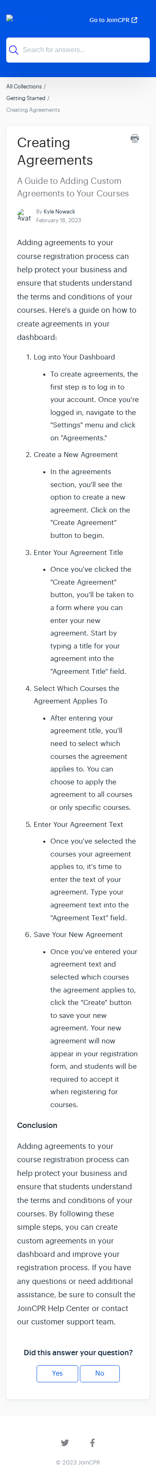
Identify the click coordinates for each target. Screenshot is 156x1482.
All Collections (24, 86)
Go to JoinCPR (109, 20)
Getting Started (25, 98)
